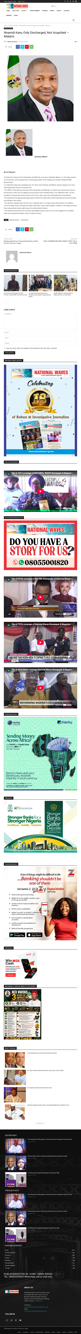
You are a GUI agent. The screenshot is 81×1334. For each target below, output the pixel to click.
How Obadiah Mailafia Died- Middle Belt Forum (39, 1087)
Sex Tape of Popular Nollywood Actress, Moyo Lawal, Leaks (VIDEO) (45, 1070)
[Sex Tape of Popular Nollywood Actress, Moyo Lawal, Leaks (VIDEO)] (15, 1077)
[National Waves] (5, 42)
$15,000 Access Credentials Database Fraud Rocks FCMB (43, 1173)
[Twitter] (70, 1)
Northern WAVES (13, 25)
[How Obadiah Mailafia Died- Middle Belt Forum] (15, 1094)
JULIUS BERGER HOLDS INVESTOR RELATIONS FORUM (42, 1053)
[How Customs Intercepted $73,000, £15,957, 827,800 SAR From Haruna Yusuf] (15, 283)
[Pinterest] (27, 47)
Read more (38, 1301)
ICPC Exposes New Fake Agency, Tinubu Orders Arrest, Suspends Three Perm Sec (50, 1139)
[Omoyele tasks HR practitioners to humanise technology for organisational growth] (40, 283)
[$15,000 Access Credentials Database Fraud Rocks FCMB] (15, 1179)
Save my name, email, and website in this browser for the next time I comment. (31, 348)
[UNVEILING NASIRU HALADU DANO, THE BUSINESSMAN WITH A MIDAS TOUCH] (15, 1112)
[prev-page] (5, 301)
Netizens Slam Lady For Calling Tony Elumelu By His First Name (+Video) (47, 1156)
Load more (40, 1123)
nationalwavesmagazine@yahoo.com (35, 1311)
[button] (73, 20)
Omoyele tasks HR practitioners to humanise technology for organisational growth (40, 295)
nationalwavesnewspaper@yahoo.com (36, 1307)
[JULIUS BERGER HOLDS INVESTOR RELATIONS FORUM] (15, 1060)
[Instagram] (68, 1)
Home (5, 25)
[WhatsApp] (31, 47)
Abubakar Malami (14, 220)
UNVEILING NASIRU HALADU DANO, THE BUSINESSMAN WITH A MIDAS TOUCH (48, 1105)
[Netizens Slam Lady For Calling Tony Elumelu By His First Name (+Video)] (15, 1162)
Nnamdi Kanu (24, 220)
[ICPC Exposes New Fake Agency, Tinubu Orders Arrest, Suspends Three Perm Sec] (15, 1146)
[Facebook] (65, 1)
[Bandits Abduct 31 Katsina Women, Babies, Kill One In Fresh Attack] (65, 283)
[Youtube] (76, 1)
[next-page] (8, 301)
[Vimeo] (73, 1)
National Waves (12, 41)
